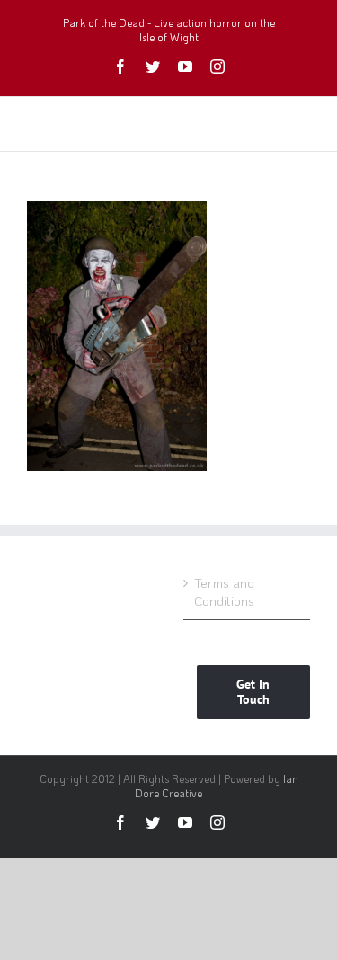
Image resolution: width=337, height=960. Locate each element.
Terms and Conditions (224, 591)
